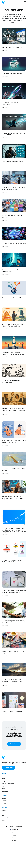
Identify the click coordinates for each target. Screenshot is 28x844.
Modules (4, 788)
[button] (14, 829)
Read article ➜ (5, 50)
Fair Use (14, 838)
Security (14, 832)
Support (4, 810)
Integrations (5, 791)
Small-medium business (8, 783)
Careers (4, 803)
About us (4, 798)
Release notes (5, 817)
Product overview (6, 776)
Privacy (14, 840)
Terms (14, 835)
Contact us (4, 800)
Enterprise (4, 781)
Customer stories (6, 812)
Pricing (3, 778)
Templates (4, 786)
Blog (3, 815)
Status (3, 820)
